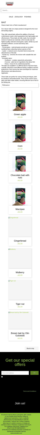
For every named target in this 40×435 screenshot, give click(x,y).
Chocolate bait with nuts (20, 176)
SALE (11, 17)
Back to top (31, 348)
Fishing (27, 17)
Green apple (20, 114)
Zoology (19, 17)
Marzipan (20, 209)
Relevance (19, 85)
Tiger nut (20, 304)
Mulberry (20, 272)
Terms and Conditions (29, 391)
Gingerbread (20, 241)
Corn (20, 146)
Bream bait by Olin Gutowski (20, 334)
